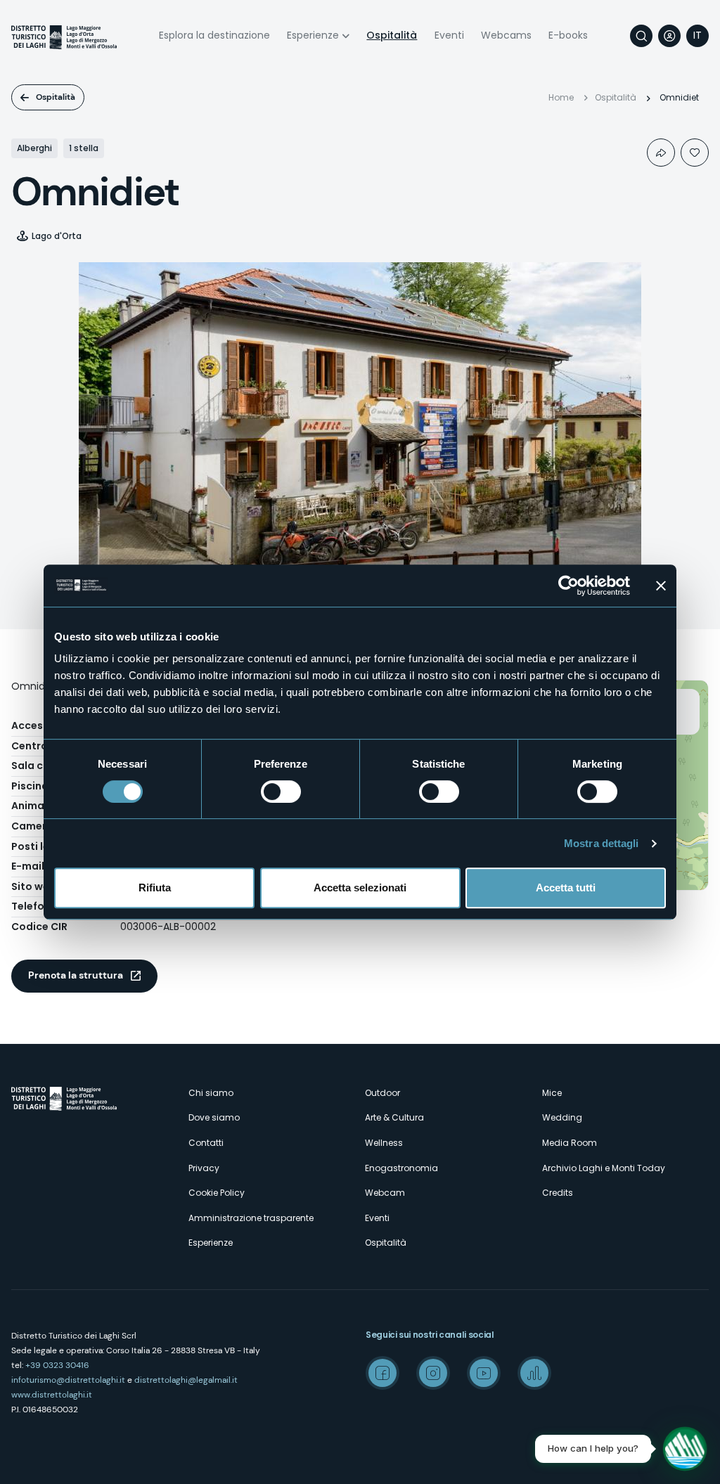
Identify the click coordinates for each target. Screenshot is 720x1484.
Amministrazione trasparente (251, 1218)
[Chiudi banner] (661, 586)
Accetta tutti (566, 887)
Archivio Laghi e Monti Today (603, 1168)
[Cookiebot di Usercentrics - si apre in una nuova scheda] (568, 585)
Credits (557, 1193)
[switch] (281, 791)
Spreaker (534, 1373)
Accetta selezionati (360, 887)
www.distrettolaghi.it (51, 1394)
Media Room (569, 1143)
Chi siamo (210, 1093)
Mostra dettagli (601, 843)
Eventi (449, 35)
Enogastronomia (401, 1168)
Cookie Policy (216, 1193)
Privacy (203, 1168)
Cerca (641, 36)
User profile (669, 36)
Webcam (385, 1193)
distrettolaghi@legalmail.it (186, 1380)
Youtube (484, 1373)
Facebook (382, 1373)
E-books (568, 35)
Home (561, 97)
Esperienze (313, 35)
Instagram (433, 1373)
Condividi (661, 152)
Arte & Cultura (394, 1117)
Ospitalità (391, 35)
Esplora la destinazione (214, 35)
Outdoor (382, 1093)
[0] (695, 152)
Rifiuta (155, 887)
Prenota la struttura (75, 975)
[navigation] (697, 36)
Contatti (206, 1143)
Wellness (384, 1143)
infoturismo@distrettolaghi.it (68, 1380)
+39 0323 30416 (57, 1365)
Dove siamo (214, 1117)
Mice (552, 1093)
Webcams (506, 35)
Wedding (562, 1117)
